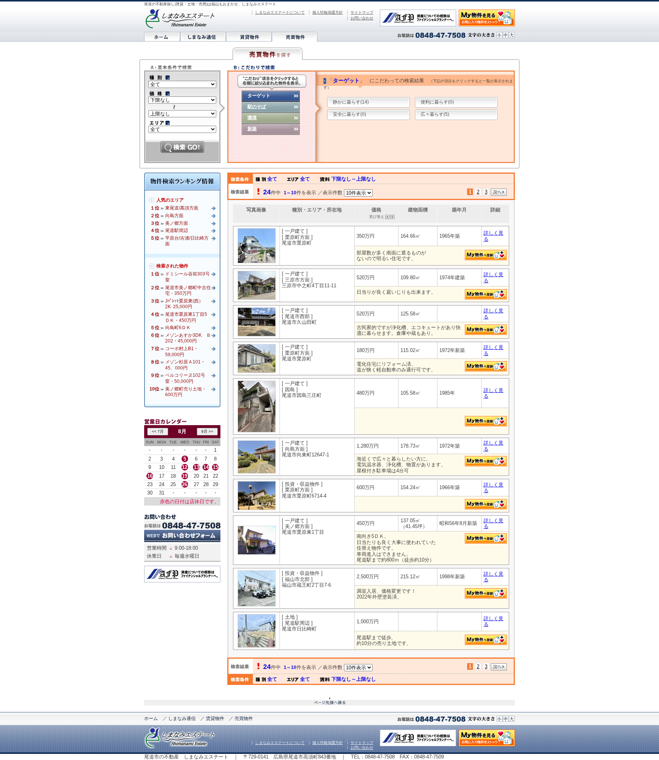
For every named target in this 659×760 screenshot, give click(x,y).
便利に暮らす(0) (437, 102)
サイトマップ (361, 12)
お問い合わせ (361, 18)
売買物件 (244, 718)
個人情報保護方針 (327, 12)
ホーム (151, 718)
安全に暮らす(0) (349, 114)
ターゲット (259, 95)
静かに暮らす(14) (351, 102)
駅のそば (257, 106)
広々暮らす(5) (435, 114)
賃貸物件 (215, 718)
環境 (252, 117)
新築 (252, 128)
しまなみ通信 (182, 718)
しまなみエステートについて (280, 12)
